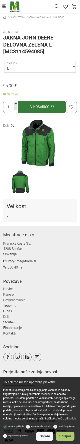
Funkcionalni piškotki (41, 426)
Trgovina (9, 306)
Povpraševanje (14, 300)
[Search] (56, 6)
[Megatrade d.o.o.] (27, 6)
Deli (6, 317)
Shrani (45, 436)
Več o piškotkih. (67, 418)
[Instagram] (17, 357)
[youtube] (37, 357)
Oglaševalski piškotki (18, 435)
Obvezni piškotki (16, 426)
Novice (8, 289)
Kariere (8, 294)
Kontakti (9, 333)
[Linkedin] (27, 357)
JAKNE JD (59, 17)
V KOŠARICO (40, 107)
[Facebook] (7, 357)
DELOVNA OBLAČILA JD (39, 17)
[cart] (74, 6)
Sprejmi (65, 436)
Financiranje (12, 328)
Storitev (9, 322)
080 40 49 (15, 267)
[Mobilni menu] (4, 6)
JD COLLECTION (17, 17)
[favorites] (65, 6)
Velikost (13, 63)
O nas (7, 311)
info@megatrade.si (21, 261)
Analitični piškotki (66, 426)
